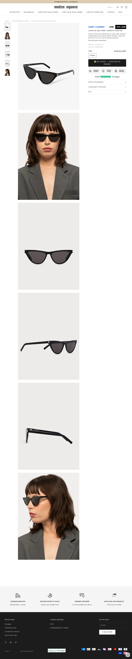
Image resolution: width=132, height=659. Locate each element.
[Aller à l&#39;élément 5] (7, 63)
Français (109, 7)
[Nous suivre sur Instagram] (11, 642)
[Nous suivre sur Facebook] (6, 642)
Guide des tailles (120, 51)
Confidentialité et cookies (59, 628)
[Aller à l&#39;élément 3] (7, 45)
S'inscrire (107, 632)
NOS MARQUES (29, 12)
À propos (8, 624)
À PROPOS (111, 12)
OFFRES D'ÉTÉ (15, 12)
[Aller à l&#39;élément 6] (7, 72)
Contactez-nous (10, 628)
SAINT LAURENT (96, 27)
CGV (52, 624)
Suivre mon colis (11, 635)
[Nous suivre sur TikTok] (16, 642)
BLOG (120, 12)
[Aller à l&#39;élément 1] (7, 26)
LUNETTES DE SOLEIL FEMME (48, 12)
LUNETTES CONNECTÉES (94, 12)
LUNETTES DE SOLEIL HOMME (72, 12)
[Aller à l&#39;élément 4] (7, 54)
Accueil (7, 21)
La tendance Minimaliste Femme (20, 21)
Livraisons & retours (12, 631)
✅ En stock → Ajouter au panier (107, 63)
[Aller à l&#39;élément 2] (7, 36)
